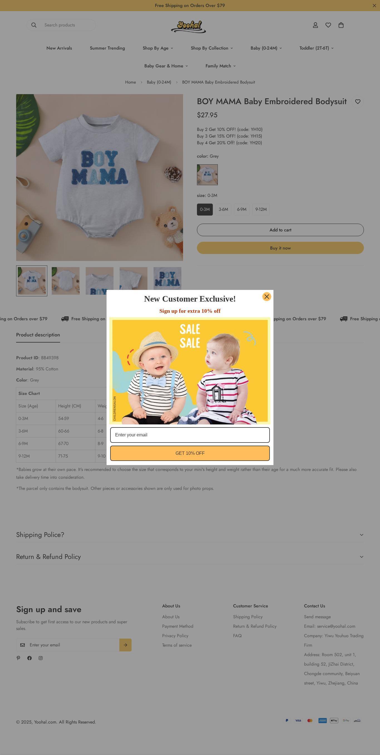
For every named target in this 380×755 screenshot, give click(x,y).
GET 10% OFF (190, 453)
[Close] (266, 296)
